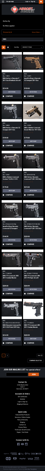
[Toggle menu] (3, 3)
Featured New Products (23, 415)
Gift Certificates (22, 396)
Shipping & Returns (22, 404)
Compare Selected (35, 360)
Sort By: (16, 47)
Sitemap (23, 467)
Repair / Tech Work (22, 432)
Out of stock (11, 92)
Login (26, 1)
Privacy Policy (22, 427)
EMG (4, 74)
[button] (22, 32)
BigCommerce (13, 469)
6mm (25, 74)
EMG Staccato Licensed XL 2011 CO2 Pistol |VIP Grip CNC (12, 327)
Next (39, 355)
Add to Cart (12, 141)
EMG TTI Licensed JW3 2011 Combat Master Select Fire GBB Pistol (32, 327)
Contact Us (22, 425)
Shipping (22, 422)
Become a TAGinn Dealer (22, 417)
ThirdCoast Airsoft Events (22, 430)
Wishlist (22, 399)
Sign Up (33, 1)
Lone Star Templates (30, 469)
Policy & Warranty (22, 420)
